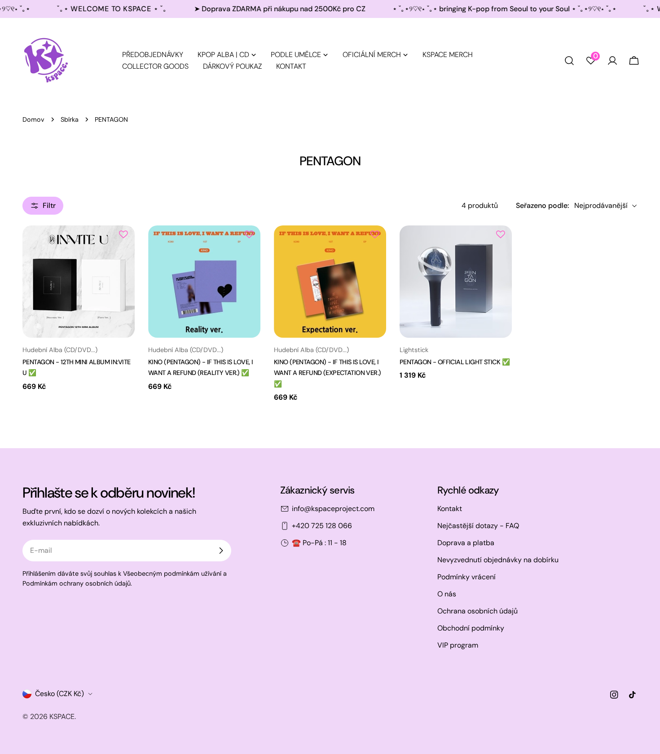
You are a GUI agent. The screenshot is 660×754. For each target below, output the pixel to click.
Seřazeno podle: (542, 205)
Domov (33, 119)
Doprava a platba (465, 542)
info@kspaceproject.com (333, 508)
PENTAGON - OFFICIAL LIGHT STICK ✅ (455, 362)
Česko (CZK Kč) (59, 693)
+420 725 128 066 (322, 525)
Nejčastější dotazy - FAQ (478, 525)
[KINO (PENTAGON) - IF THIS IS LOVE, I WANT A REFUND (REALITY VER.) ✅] (204, 281)
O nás (446, 594)
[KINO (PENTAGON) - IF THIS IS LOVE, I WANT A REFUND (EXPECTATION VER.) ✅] (330, 281)
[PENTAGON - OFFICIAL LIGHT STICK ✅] (456, 281)
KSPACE (62, 716)
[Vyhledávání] (569, 61)
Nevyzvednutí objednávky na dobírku (498, 559)
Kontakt (449, 508)
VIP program (457, 645)
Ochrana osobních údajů (477, 611)
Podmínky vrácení (466, 577)
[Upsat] (220, 550)
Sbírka (70, 119)
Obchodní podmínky (470, 628)
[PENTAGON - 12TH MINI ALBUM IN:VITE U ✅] (78, 281)
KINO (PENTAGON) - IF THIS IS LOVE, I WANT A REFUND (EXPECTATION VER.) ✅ (327, 373)
